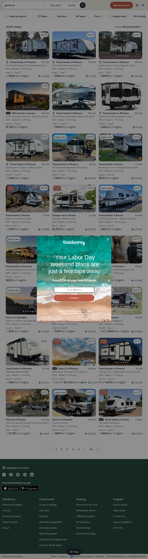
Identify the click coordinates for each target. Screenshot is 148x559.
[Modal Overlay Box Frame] (74, 279)
